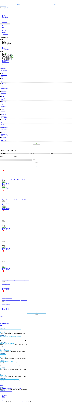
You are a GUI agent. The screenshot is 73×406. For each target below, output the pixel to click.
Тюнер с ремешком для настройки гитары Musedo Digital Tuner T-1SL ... (14, 300)
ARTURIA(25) (3, 68)
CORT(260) (3, 73)
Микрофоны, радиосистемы (7, 57)
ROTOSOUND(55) (4, 127)
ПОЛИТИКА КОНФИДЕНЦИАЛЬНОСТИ (36, 404)
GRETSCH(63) (3, 86)
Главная (3, 15)
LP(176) (2, 104)
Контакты (4, 32)
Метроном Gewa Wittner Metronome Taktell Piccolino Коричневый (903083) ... (15, 219)
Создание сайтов (25, 401)
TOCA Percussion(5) (4, 135)
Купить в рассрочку (5, 184)
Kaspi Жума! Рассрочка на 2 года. (6, 332)
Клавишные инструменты (6, 43)
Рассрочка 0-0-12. (3, 354)
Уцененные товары (5, 49)
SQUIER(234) (3, 132)
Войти (18, 4)
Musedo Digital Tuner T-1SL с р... (7, 298)
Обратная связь (5, 17)
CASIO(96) (3, 71)
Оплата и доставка (5, 35)
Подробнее (8, 183)
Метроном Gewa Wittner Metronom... (7, 197)
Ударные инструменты (6, 44)
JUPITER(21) (3, 98)
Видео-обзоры (4, 30)
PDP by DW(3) (3, 116)
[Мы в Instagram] (4, 6)
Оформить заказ (6, 323)
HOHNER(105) (3, 93)
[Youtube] (3, 6)
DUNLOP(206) (3, 76)
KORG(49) (3, 99)
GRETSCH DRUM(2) (4, 88)
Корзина (1, 316)
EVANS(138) (3, 78)
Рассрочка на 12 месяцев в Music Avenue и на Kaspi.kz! (9, 379)
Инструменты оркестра (6, 42)
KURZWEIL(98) (4, 101)
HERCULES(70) (4, 91)
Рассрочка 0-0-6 (3, 368)
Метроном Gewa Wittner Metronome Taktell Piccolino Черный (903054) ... (14, 199)
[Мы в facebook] (2, 6)
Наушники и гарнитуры (6, 58)
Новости (3, 27)
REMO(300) (3, 122)
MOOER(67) (3, 111)
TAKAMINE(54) (4, 134)
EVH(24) (2, 81)
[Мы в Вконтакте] (5, 6)
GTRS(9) (2, 89)
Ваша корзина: (4, 22)
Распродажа (4, 48)
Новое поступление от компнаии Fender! (7, 343)
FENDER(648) (3, 83)
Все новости (70, 381)
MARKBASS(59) (4, 107)
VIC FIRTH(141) (4, 137)
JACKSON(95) (3, 94)
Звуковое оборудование (6, 46)
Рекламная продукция (6, 47)
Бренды (3, 397)
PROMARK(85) (3, 119)
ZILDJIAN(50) (3, 140)
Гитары (3, 41)
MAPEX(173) (3, 106)
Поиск (11, 23)
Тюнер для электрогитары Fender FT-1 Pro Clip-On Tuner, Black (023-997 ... (15, 179)
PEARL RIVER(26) (4, 117)
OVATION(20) (3, 112)
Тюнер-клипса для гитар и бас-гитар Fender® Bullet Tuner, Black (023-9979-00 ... (15, 280)
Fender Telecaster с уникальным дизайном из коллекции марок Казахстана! (13, 339)
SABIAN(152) (3, 130)
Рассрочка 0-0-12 (3, 357)
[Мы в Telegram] (0, 6)
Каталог (1, 39)
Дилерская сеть (5, 34)
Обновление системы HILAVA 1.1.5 (6, 361)
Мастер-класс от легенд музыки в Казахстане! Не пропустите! (11, 336)
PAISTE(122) (3, 114)
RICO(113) (3, 124)
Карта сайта (4, 16)
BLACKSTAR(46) (4, 70)
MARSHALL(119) (4, 109)
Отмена (54, 4)
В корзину (4, 183)
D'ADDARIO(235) (4, 75)
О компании (4, 25)
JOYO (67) (3, 96)
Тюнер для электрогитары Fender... (7, 177)
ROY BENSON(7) (4, 129)
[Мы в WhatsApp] (1, 6)
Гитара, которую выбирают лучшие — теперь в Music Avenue (10, 329)
